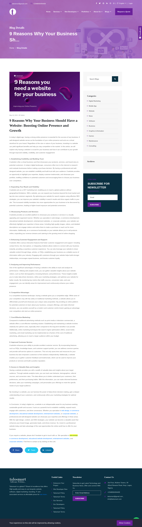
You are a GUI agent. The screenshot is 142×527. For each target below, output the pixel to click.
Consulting (92, 146)
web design (65, 410)
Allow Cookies (124, 523)
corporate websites (69, 413)
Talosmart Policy (59, 493)
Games (91, 136)
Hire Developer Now (60, 489)
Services (56, 12)
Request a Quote (123, 12)
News (91, 116)
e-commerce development (18, 438)
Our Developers (58, 504)
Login (131, 3)
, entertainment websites (51, 413)
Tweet (33, 450)
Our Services (57, 500)
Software (92, 121)
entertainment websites (61, 438)
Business (92, 126)
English (121, 3)
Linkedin (48, 450)
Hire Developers (71, 12)
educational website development (31, 413)
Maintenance (93, 141)
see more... (44, 494)
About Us (97, 12)
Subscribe (79, 498)
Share (17, 450)
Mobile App (93, 106)
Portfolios (85, 12)
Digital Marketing (95, 101)
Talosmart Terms (59, 497)
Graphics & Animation (96, 131)
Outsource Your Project (58, 484)
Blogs (107, 12)
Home (48, 12)
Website (91, 111)
